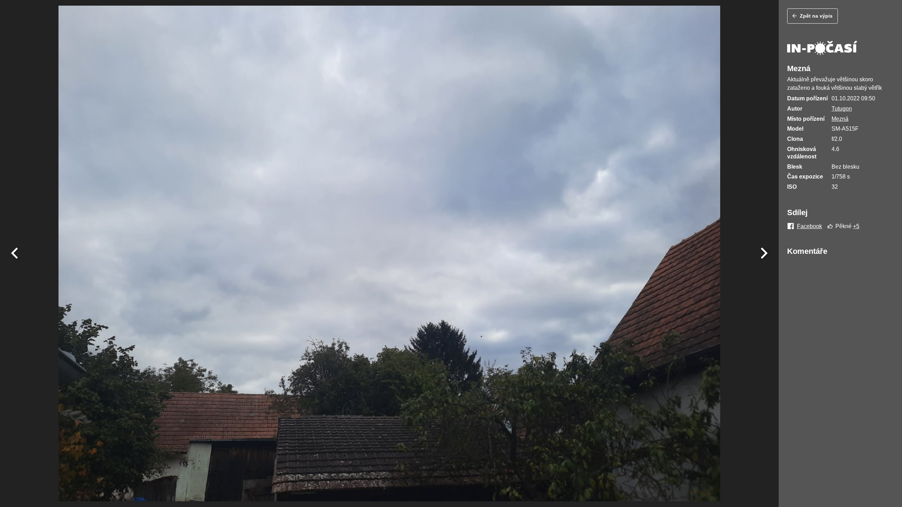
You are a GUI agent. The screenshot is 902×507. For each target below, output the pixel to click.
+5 (856, 226)
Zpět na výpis (816, 16)
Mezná (840, 119)
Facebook (809, 226)
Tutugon (842, 109)
